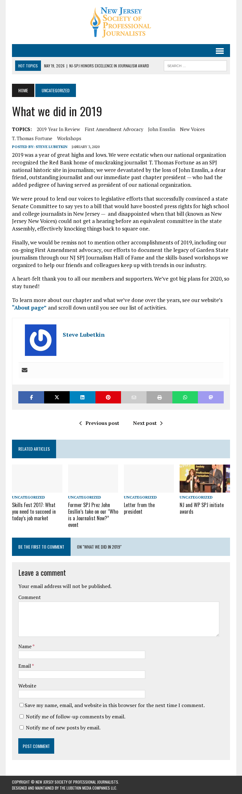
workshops (69, 138)
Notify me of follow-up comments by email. (75, 716)
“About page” (29, 307)
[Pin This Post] (108, 397)
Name (25, 646)
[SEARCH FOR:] (195, 65)
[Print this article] (159, 397)
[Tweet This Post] (57, 397)
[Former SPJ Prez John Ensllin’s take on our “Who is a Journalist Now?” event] (93, 488)
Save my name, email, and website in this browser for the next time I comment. (115, 705)
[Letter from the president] (149, 488)
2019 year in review (58, 129)
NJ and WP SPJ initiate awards (202, 508)
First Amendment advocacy (114, 129)
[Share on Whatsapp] (185, 397)
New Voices (192, 129)
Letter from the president (139, 508)
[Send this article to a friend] (134, 397)
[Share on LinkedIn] (82, 397)
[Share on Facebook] (31, 397)
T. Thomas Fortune (32, 138)
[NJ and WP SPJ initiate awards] (205, 488)
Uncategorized (28, 497)
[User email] (24, 370)
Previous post (102, 423)
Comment (29, 597)
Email (25, 665)
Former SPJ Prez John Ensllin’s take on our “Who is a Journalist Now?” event (93, 514)
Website (27, 685)
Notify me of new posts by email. (63, 727)
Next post (145, 423)
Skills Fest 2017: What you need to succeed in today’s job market (34, 511)
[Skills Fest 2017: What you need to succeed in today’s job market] (37, 488)
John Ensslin (161, 129)
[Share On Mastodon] (210, 397)
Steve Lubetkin (51, 146)
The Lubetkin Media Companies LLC (88, 788)
